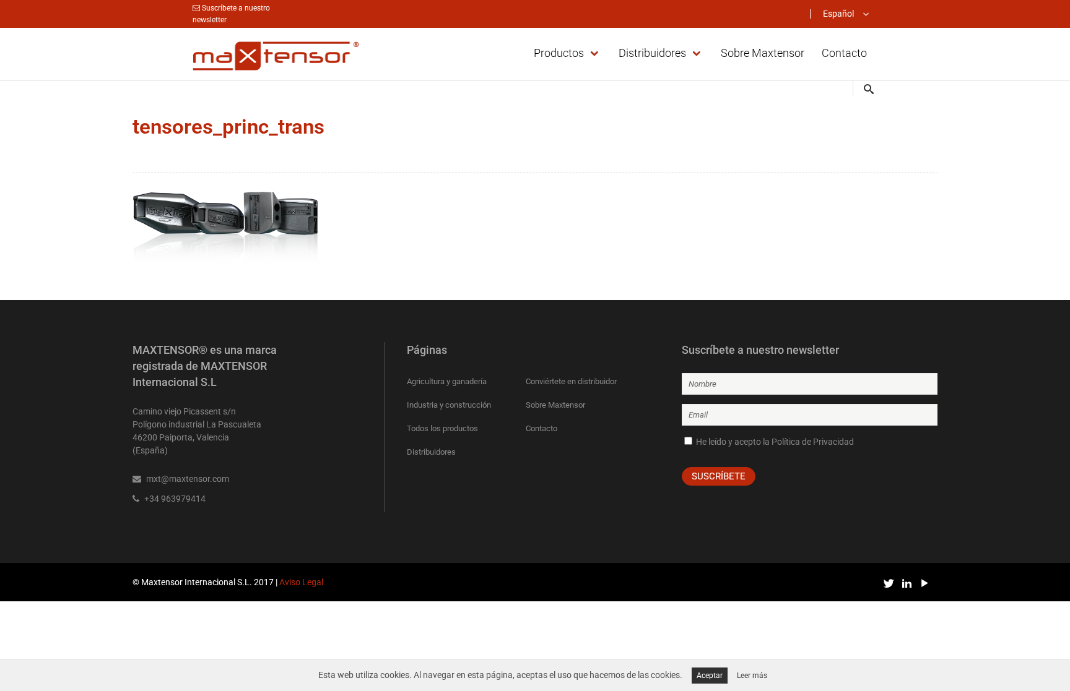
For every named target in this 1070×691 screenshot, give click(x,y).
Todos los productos (442, 428)
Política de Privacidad (813, 442)
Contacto (541, 428)
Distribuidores (431, 452)
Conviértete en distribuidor (571, 381)
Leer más (752, 675)
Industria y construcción (449, 405)
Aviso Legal (301, 582)
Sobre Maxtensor (555, 405)
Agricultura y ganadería (447, 381)
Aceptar (710, 675)
